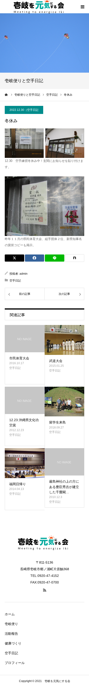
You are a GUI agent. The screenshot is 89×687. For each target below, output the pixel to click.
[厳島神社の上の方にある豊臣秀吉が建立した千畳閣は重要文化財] (64, 461)
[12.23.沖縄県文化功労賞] (25, 400)
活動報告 (11, 633)
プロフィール (15, 663)
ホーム (10, 614)
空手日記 (32, 110)
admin (23, 273)
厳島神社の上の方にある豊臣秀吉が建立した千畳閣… (64, 487)
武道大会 (55, 361)
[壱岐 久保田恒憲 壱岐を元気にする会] (44, 556)
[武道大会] (64, 340)
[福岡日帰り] (25, 463)
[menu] (82, 6)
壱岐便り (11, 624)
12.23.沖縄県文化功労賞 (24, 422)
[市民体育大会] (25, 338)
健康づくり (13, 643)
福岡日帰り (17, 484)
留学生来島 (57, 422)
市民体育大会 (19, 358)
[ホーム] (6, 95)
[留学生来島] (64, 402)
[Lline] (54, 258)
